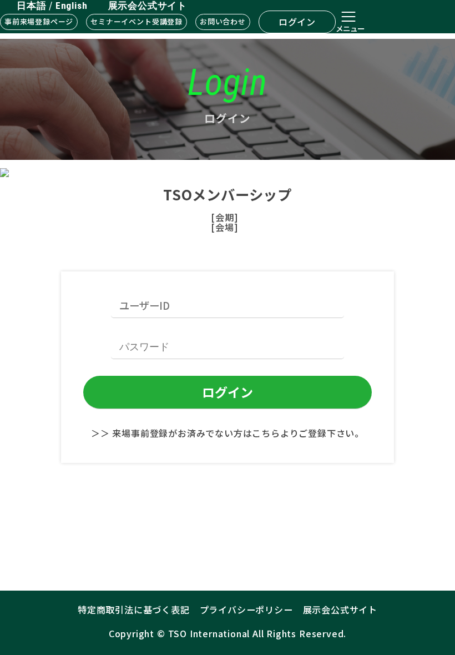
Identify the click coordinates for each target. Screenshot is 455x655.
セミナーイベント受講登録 (136, 21)
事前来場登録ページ (38, 21)
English (71, 5)
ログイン (297, 21)
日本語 (31, 5)
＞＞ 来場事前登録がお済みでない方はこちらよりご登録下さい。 (227, 433)
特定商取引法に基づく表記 (134, 609)
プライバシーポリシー (246, 609)
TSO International (209, 633)
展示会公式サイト (147, 5)
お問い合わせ (223, 21)
